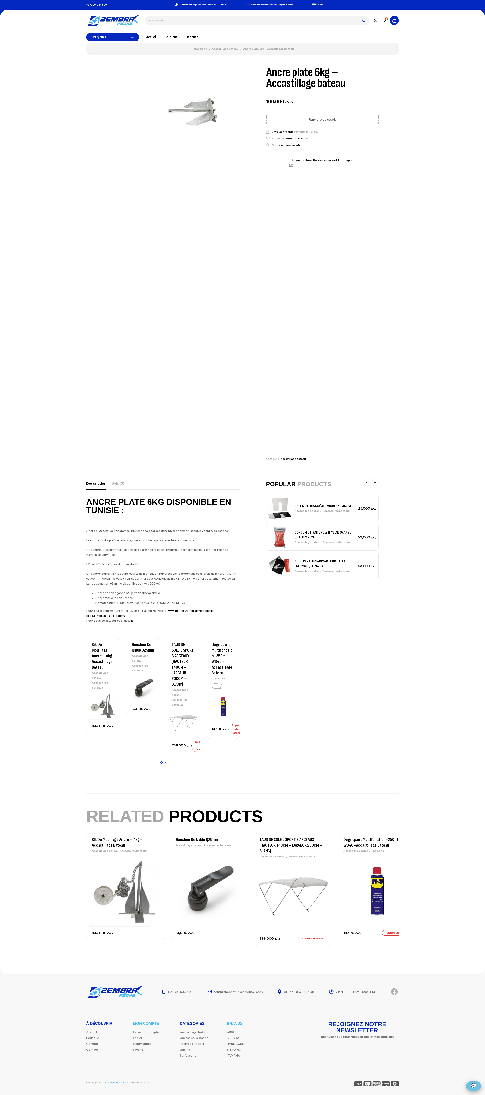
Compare (111, 703)
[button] (161, 762)
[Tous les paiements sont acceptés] (297, 4)
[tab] (96, 483)
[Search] (364, 20)
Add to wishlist (111, 695)
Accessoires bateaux (336, 511)
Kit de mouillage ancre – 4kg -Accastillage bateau (103, 656)
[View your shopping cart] (394, 20)
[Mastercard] (367, 1084)
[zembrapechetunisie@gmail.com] (230, 4)
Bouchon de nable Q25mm (143, 647)
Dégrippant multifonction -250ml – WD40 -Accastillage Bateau (222, 659)
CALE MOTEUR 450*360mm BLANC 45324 (323, 506)
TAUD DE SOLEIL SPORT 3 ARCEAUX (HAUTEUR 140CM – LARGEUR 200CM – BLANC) (183, 664)
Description (96, 483)
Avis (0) (118, 483)
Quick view (111, 712)
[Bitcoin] (395, 1084)
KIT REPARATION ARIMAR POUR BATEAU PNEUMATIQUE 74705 (321, 563)
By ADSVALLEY (119, 1082)
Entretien (218, 688)
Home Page (199, 49)
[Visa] (358, 1084)
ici (133, 620)
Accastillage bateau (225, 49)
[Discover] (386, 1084)
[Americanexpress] (376, 1084)
